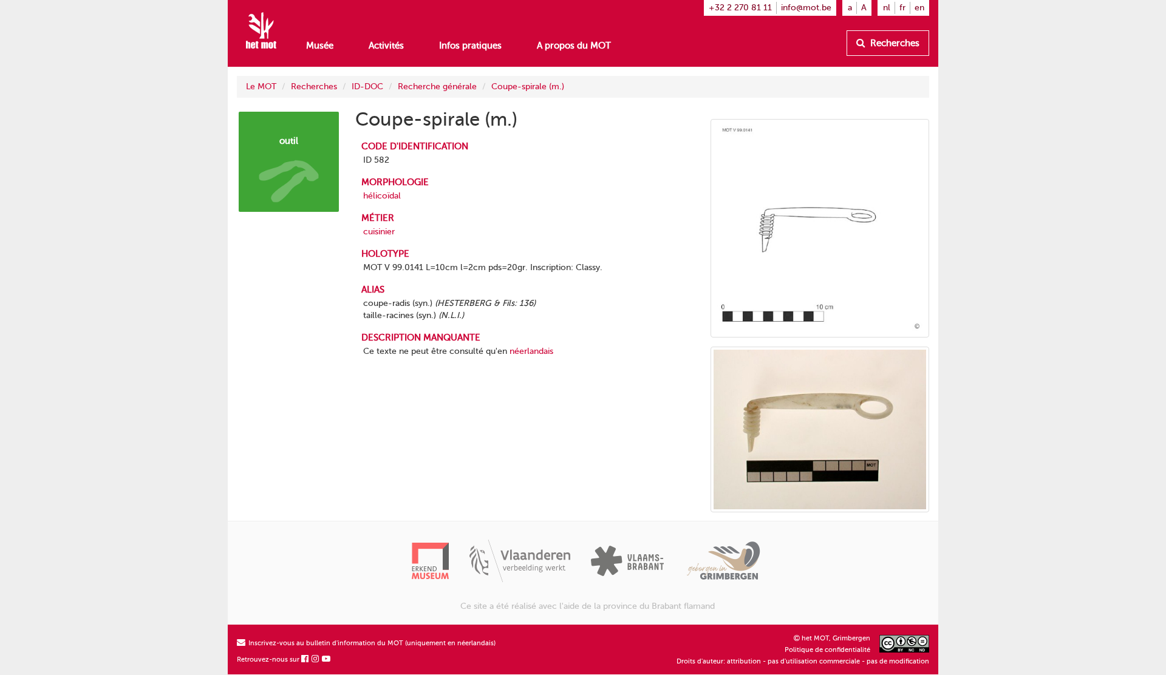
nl (886, 7)
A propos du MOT (574, 45)
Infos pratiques (470, 45)
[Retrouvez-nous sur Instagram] (316, 659)
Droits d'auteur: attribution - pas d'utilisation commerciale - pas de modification (803, 661)
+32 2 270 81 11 (740, 7)
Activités (386, 45)
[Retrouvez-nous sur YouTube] (327, 659)
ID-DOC (367, 86)
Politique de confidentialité (827, 650)
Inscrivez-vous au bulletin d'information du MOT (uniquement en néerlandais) (371, 643)
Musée (319, 45)
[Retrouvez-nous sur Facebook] (305, 659)
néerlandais (531, 351)
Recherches (893, 43)
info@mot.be (806, 7)
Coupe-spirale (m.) (527, 86)
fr (902, 7)
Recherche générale (437, 86)
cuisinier (379, 231)
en (919, 7)
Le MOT (261, 86)
